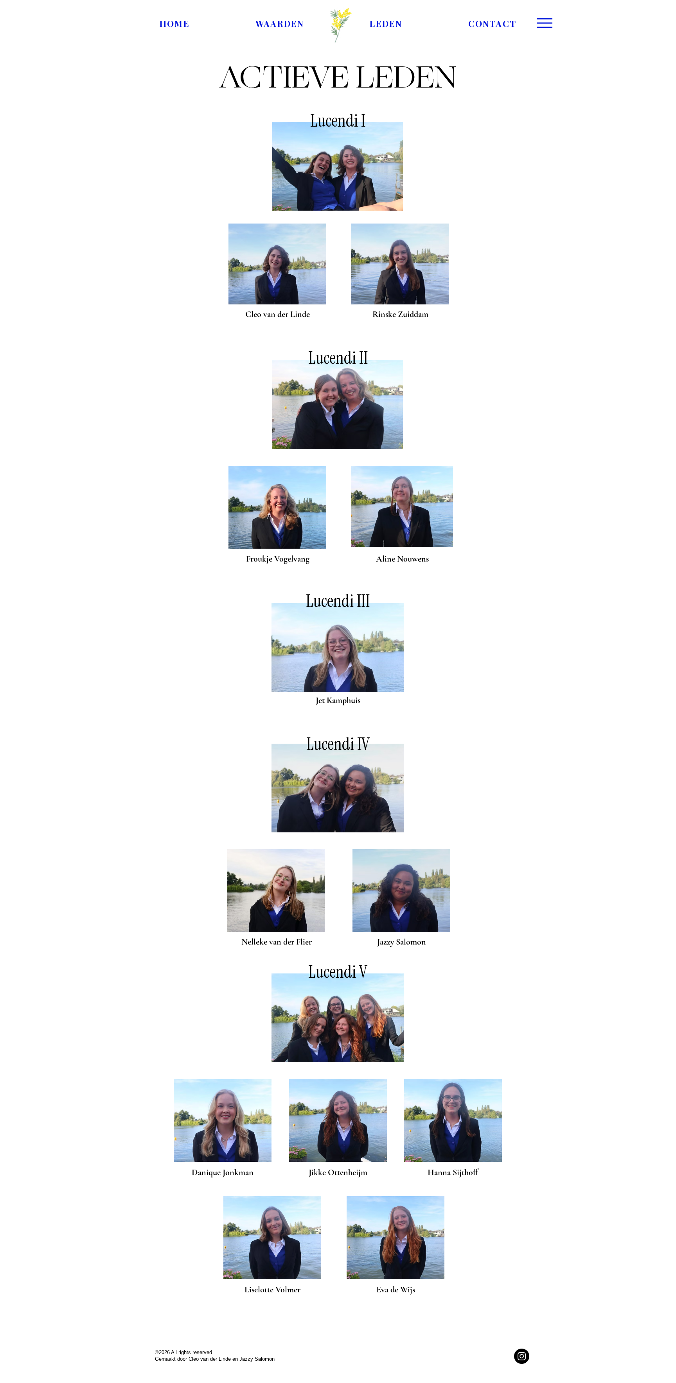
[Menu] (544, 23)
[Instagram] (521, 1356)
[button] (385, 23)
